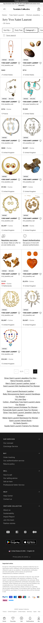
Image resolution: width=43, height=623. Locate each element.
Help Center (8, 495)
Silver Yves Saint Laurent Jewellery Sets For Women (21, 414)
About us (6, 510)
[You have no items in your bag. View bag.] (38, 9)
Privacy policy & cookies (20, 557)
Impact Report (9, 516)
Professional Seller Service (13, 485)
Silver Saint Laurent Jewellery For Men (20, 378)
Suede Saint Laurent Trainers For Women (21, 426)
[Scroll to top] (35, 371)
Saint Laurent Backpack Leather (20, 391)
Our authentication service (13, 460)
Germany (29, 611)
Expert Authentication (31, 240)
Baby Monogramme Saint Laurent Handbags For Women (21, 395)
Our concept (8, 443)
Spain (35, 611)
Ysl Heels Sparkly (20, 423)
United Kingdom (12, 611)
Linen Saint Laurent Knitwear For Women (20, 407)
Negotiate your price (9, 240)
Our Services (9, 439)
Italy (39, 611)
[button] (38, 9)
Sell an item (8, 481)
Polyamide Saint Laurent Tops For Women (20, 410)
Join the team (8, 520)
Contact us (7, 499)
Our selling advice (10, 478)
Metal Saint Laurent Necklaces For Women (20, 418)
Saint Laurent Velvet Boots (20, 420)
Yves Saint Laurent (16, 15)
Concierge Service (10, 446)
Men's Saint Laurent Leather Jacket (20, 383)
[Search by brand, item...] (4, 9)
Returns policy (9, 464)
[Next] (27, 371)
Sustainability (8, 513)
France (4, 611)
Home (4, 15)
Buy (4, 453)
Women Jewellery (33, 15)
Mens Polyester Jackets (20, 380)
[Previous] (16, 371)
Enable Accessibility (21, 1)
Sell (5, 471)
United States (22, 611)
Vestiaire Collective (12, 506)
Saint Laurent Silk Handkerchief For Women (21, 386)
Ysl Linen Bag (20, 399)
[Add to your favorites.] (19, 63)
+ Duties (8, 109)
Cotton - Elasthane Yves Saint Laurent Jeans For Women (21, 403)
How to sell (7, 475)
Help (5, 492)
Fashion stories (9, 523)
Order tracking (9, 457)
